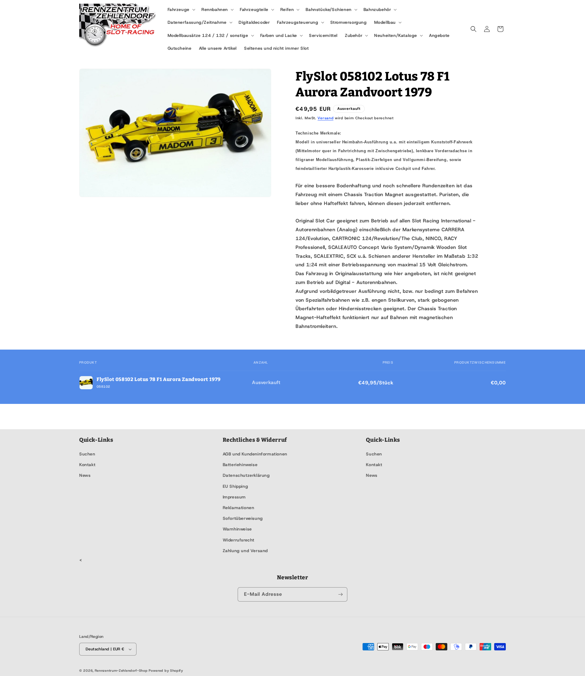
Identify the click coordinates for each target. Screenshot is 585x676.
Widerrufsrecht (238, 540)
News (84, 475)
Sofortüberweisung (243, 518)
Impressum (234, 497)
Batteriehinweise (240, 464)
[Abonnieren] (340, 594)
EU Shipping (235, 486)
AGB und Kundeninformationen (255, 454)
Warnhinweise (237, 529)
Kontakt (87, 464)
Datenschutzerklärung (246, 475)
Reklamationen (238, 507)
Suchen (87, 454)
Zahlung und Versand (245, 550)
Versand (325, 118)
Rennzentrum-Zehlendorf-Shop (122, 670)
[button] (181, 9)
